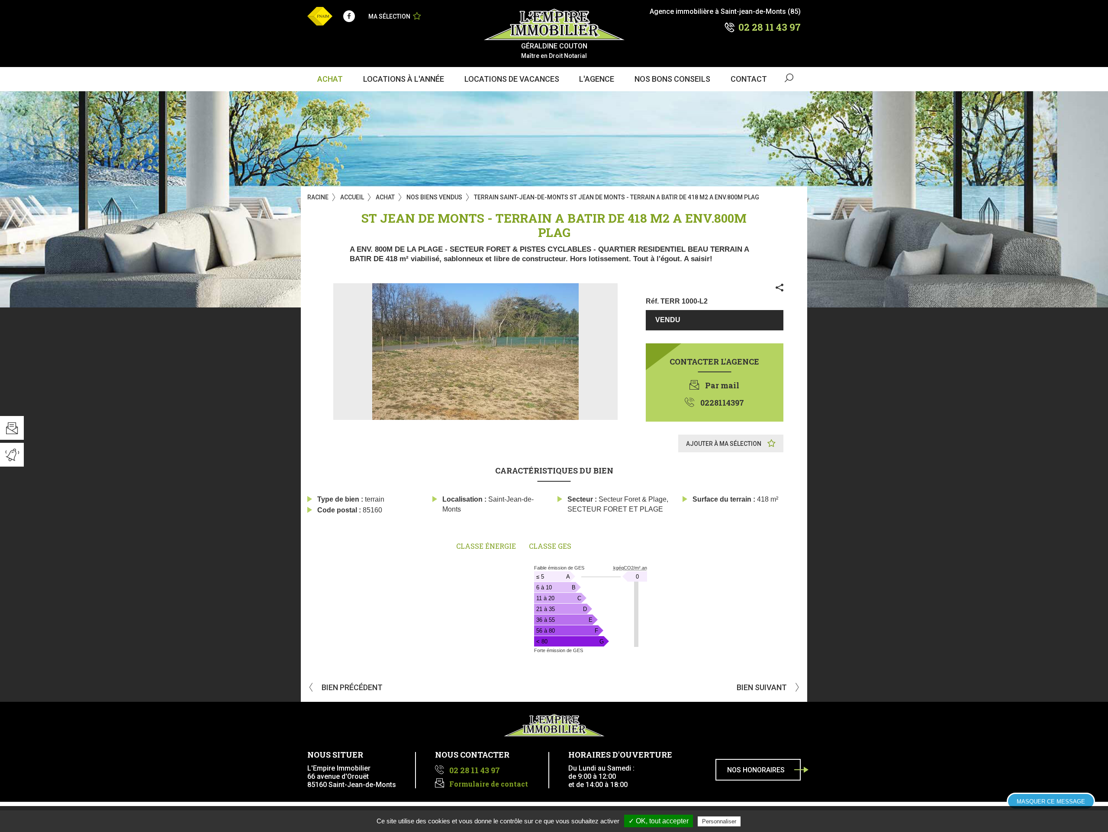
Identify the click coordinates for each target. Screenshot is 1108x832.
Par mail (722, 385)
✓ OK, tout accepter (658, 821)
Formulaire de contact (488, 783)
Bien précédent (351, 687)
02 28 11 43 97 (769, 27)
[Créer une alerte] (12, 455)
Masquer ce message (1051, 801)
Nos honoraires (756, 770)
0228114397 (722, 402)
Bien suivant (763, 687)
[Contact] (12, 428)
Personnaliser (719, 821)
